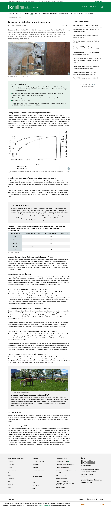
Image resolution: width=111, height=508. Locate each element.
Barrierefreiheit (98, 480)
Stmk (49, 1)
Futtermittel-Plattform (38, 461)
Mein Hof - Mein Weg (61, 473)
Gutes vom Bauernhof (61, 458)
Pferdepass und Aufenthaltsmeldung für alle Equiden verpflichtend (85, 30)
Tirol (53, 1)
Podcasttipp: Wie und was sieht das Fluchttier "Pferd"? (86, 42)
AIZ (33, 480)
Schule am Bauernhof (61, 475)
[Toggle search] (102, 7)
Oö (42, 1)
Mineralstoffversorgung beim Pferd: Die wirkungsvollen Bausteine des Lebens (84, 73)
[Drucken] (63, 25)
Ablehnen (82, 504)
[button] (85, 7)
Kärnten (10, 467)
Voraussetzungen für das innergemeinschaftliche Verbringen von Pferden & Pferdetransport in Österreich (87, 60)
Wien (61, 1)
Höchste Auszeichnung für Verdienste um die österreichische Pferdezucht (86, 53)
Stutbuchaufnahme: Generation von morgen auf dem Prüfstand (85, 36)
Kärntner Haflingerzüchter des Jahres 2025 (85, 25)
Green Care (35, 488)
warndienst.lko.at (60, 487)
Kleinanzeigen (36, 464)
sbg (45, 1)
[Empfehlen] (66, 25)
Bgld (32, 1)
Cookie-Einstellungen (86, 482)
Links (34, 473)
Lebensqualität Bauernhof (62, 467)
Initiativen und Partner (38, 470)
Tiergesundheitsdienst (61, 478)
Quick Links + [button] (99, 1)
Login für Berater (97, 479)
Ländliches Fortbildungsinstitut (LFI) (65, 470)
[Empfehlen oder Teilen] (69, 25)
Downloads (35, 467)
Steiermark (11, 478)
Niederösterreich (12, 470)
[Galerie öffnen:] (39, 58)
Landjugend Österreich (62, 461)
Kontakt (90, 479)
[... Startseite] (23, 7)
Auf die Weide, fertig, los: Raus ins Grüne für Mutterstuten (85, 79)
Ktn (36, 1)
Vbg (58, 1)
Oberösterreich (12, 473)
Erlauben (101, 504)
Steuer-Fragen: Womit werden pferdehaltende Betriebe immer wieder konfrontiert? (86, 67)
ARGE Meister (36, 485)
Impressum (84, 479)
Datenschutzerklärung (87, 480)
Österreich (26, 1)
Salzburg (10, 475)
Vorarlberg (10, 484)
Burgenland (11, 464)
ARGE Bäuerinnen (37, 482)
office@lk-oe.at (88, 476)
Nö (39, 1)
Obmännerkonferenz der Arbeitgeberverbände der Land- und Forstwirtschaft (65, 483)
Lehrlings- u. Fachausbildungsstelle (65, 464)
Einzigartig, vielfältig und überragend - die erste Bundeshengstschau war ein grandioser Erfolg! (86, 48)
